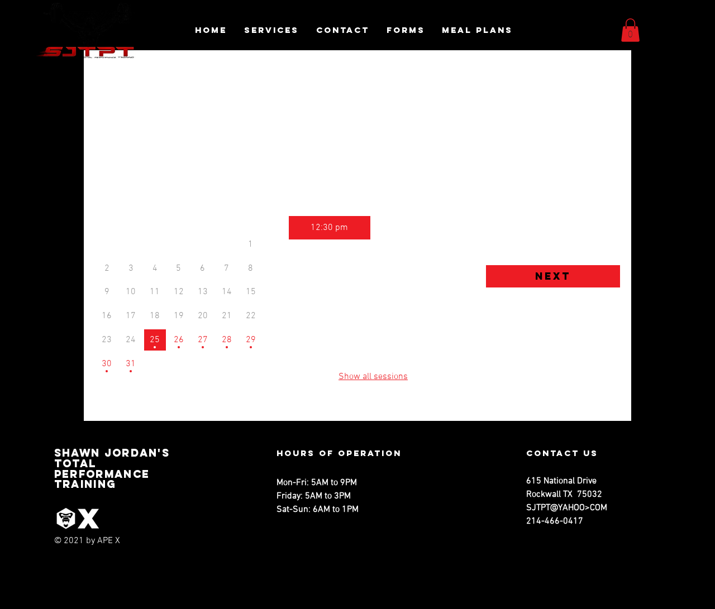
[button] (630, 30)
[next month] (242, 194)
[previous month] (115, 194)
